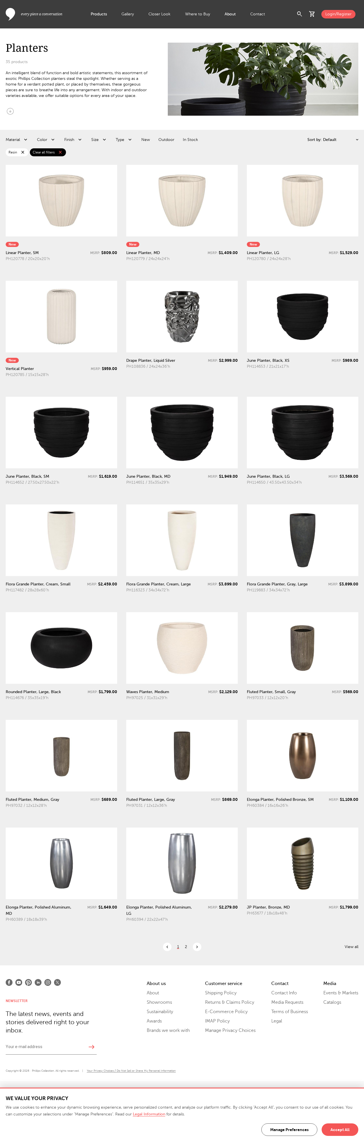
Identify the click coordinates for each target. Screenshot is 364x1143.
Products (99, 14)
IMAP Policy (217, 1021)
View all (351, 947)
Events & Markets (340, 993)
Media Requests (287, 1002)
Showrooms (159, 1002)
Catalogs (332, 1002)
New (145, 140)
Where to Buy (197, 14)
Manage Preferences (289, 1129)
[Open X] (57, 982)
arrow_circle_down (10, 111)
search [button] (299, 14)
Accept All (339, 1129)
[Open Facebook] (9, 982)
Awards (154, 1021)
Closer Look (159, 14)
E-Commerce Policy (226, 1011)
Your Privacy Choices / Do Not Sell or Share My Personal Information (131, 1070)
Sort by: (314, 140)
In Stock (190, 140)
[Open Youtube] (18, 982)
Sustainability (160, 1011)
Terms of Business (289, 1011)
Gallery (127, 14)
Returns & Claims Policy (229, 1002)
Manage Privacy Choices (230, 1030)
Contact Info (284, 993)
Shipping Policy (221, 993)
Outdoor (166, 140)
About (230, 14)
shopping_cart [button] (312, 14)
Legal (276, 1021)
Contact (257, 14)
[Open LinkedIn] (38, 982)
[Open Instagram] (47, 982)
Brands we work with (168, 1030)
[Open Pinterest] (28, 982)
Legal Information (149, 1114)
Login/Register (338, 14)
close (23, 152)
